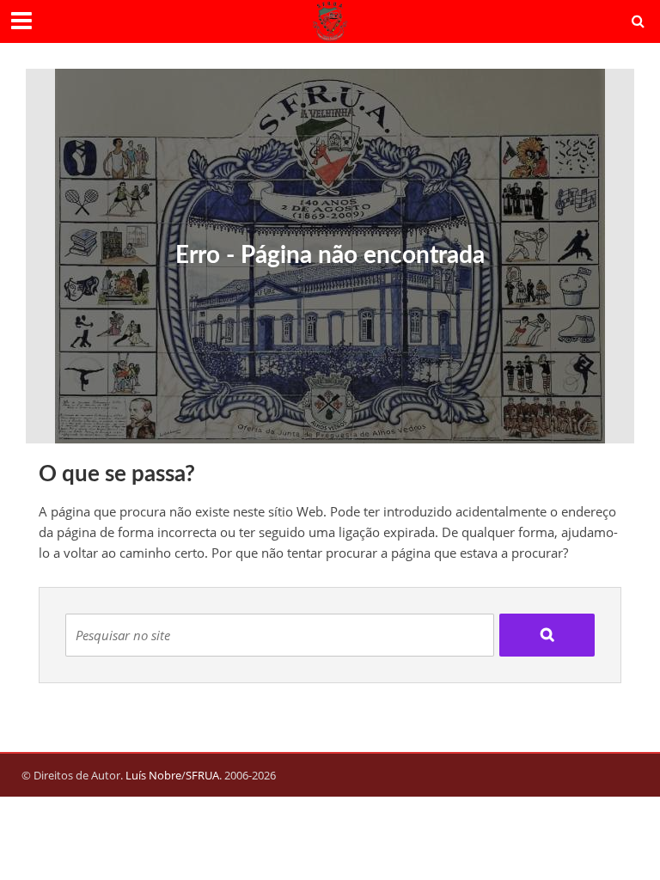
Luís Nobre (153, 775)
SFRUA (202, 775)
